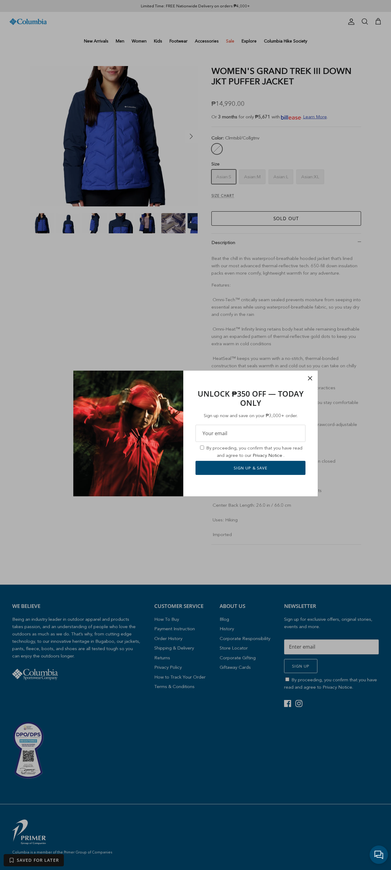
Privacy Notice (268, 455)
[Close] (310, 378)
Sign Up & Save (250, 468)
